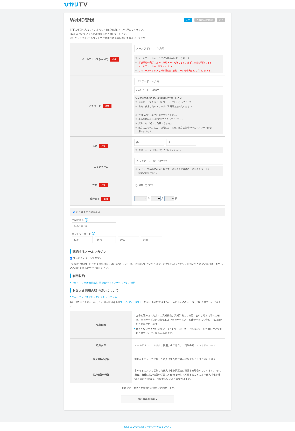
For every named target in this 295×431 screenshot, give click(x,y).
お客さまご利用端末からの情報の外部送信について (147, 427)
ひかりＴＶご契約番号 (88, 212)
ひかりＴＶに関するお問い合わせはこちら (94, 297)
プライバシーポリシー (132, 302)
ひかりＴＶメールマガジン (87, 258)
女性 (150, 184)
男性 (141, 184)
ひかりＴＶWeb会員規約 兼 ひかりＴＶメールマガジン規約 (103, 282)
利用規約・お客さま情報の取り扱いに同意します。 (149, 388)
